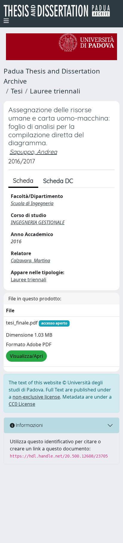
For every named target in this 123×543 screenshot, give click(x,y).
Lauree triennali (55, 91)
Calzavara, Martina (30, 260)
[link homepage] (59, 11)
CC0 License (22, 404)
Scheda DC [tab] (58, 181)
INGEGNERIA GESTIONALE (37, 222)
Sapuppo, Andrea (33, 151)
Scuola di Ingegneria (32, 203)
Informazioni (29, 425)
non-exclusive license (36, 397)
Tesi (17, 91)
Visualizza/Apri (26, 356)
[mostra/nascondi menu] (6, 21)
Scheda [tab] (23, 180)
